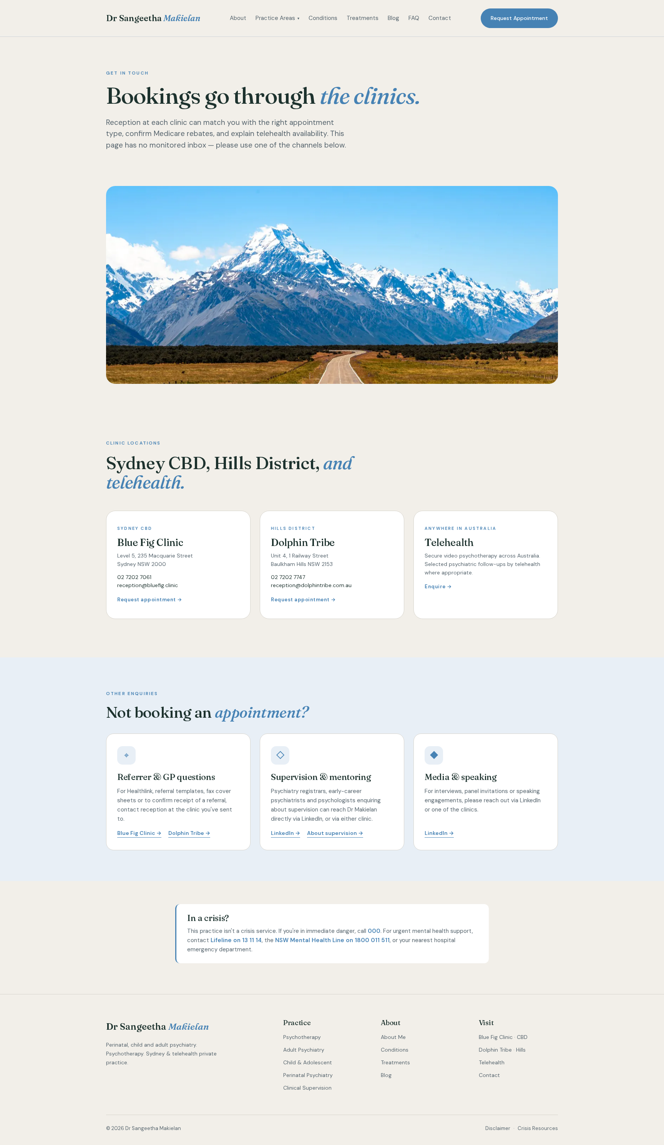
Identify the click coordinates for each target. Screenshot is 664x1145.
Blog (393, 18)
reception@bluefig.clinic (147, 585)
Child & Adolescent (307, 1062)
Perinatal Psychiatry (308, 1075)
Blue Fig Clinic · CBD (503, 1037)
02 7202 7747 (288, 577)
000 (374, 931)
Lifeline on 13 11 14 (236, 940)
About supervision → (335, 833)
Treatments (362, 18)
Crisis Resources (538, 1128)
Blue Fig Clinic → (139, 833)
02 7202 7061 (134, 577)
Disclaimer (497, 1128)
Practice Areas (277, 18)
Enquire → (438, 586)
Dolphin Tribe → (189, 833)
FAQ (413, 18)
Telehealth (492, 1062)
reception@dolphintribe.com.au (311, 585)
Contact (439, 18)
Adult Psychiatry (303, 1049)
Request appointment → (149, 599)
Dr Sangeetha (153, 18)
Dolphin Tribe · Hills (502, 1049)
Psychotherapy (302, 1037)
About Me (393, 1037)
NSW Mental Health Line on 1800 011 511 (332, 940)
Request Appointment (519, 18)
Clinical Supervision (307, 1087)
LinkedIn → (285, 833)
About (238, 18)
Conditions (323, 18)
